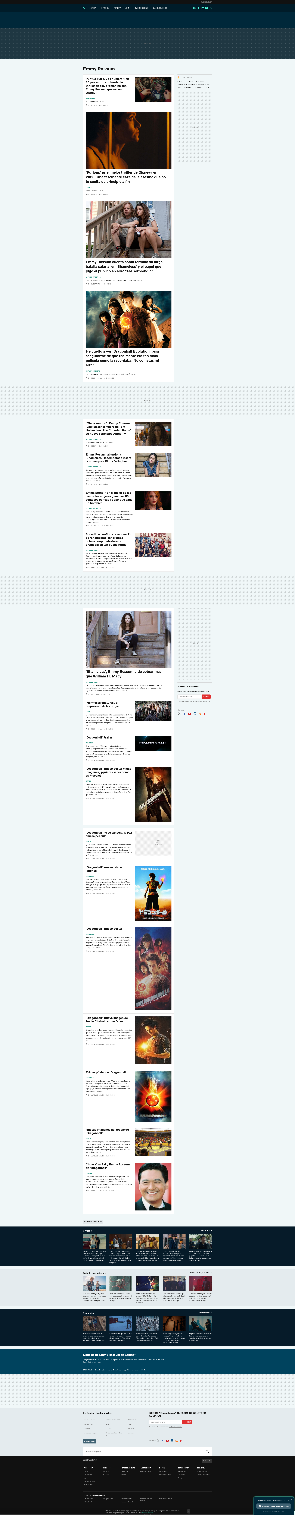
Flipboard (202, 8)
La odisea (135, 1370)
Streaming (88, 1313)
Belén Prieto (95, 284)
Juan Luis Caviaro (97, 760)
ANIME (128, 8)
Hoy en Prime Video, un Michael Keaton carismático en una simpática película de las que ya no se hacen (200, 1337)
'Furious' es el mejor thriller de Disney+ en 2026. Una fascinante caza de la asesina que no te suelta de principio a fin (126, 177)
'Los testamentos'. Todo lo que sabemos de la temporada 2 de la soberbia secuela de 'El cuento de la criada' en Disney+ (174, 1297)
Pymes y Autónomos (203, 1475)
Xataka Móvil (88, 1475)
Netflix (207, 87)
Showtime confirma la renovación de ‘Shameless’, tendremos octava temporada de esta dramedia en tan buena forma (109, 540)
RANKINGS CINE (141, 8)
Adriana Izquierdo (97, 567)
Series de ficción (93, 550)
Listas (130, 1424)
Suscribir (206, 696)
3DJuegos (106, 1471)
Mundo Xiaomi (88, 1484)
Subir (205, 1461)
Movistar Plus (88, 1424)
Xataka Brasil (88, 1502)
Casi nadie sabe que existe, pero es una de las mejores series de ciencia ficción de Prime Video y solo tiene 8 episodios (120, 1337)
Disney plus (90, 98)
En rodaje (90, 876)
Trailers (89, 743)
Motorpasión (163, 1471)
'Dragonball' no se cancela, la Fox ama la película (109, 834)
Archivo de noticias (94, 1222)
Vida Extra (106, 1475)
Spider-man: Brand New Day (114, 1434)
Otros (88, 781)
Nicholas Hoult (182, 85)
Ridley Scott (187, 87)
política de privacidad (204, 701)
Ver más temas (89, 1441)
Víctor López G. (97, 526)
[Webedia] (206, 1)
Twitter (210, 8)
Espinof (123, 1475)
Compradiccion (183, 1478)
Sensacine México (126, 1499)
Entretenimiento (93, 371)
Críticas (89, 188)
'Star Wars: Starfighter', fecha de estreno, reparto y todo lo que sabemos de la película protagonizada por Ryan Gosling (94, 1297)
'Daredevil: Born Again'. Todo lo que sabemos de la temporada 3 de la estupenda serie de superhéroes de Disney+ (200, 1297)
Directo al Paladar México (146, 1500)
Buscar (207, 1451)
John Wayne (198, 87)
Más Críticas (205, 1230)
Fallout (192, 85)
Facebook (198, 8)
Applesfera (87, 1478)
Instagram (194, 8)
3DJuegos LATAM (108, 1499)
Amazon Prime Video (114, 1370)
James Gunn (200, 82)
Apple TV (126, 1370)
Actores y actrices (93, 277)
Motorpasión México (165, 1499)
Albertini (94, 105)
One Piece (189, 82)
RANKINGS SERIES (160, 8)
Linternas (180, 82)
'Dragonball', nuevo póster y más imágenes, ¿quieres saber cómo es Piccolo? (108, 772)
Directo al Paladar (146, 1471)
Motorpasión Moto (165, 1475)
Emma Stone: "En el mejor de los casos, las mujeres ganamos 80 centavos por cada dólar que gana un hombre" (109, 498)
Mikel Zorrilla (96, 378)
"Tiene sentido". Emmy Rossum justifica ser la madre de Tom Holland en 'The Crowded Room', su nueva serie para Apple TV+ (109, 428)
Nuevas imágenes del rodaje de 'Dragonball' (107, 1131)
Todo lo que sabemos (94, 1273)
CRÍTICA (92, 8)
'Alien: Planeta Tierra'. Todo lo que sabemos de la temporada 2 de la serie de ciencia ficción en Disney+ (120, 1297)
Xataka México (88, 1499)
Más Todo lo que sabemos (200, 1273)
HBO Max (143, 1370)
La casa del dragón (90, 1433)
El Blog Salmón (202, 1471)
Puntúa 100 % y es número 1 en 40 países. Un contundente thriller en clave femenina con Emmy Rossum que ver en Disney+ (107, 86)
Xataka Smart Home (90, 1481)
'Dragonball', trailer (99, 737)
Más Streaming (204, 1313)
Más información (147, 1513)
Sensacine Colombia (127, 1502)
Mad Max (201, 85)
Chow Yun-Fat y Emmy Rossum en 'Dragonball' (108, 1166)
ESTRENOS (105, 8)
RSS (200, 713)
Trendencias (182, 1471)
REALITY (117, 8)
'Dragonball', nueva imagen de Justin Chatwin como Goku (107, 1019)
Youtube (206, 8)
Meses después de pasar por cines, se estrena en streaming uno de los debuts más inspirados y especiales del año (93, 1337)
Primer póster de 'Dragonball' (106, 1072)
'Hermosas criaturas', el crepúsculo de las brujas (102, 704)
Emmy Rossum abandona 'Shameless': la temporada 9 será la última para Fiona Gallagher (108, 458)
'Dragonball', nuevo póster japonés (104, 869)
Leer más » (102, 102)
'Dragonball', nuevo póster (104, 928)
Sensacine (124, 1471)
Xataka (86, 1471)
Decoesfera (181, 1475)
